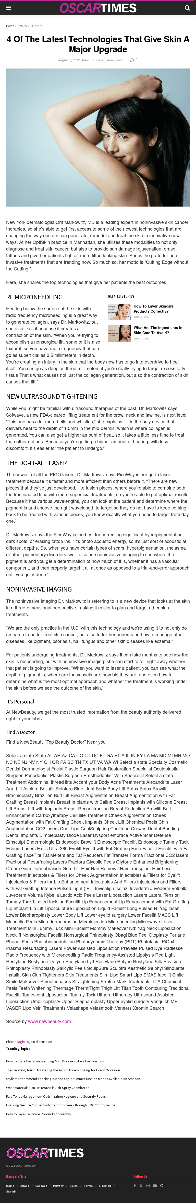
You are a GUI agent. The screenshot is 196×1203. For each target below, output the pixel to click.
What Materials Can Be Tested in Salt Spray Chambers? (47, 1087)
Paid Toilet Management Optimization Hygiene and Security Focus (56, 1096)
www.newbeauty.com (49, 1021)
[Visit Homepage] (98, 8)
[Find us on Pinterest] (161, 1185)
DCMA (74, 1186)
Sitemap (105, 1186)
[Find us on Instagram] (148, 1185)
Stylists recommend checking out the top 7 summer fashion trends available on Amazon (73, 1078)
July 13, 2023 (142, 317)
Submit (11, 1191)
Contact (41, 1186)
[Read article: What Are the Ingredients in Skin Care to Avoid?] (119, 333)
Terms (88, 1186)
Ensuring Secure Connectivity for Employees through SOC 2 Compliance (60, 1105)
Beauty (22, 26)
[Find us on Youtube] (155, 1185)
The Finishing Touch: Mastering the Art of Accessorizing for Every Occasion (63, 1070)
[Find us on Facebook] (135, 1185)
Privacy (58, 1186)
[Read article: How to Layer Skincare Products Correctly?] (119, 312)
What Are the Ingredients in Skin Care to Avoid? (158, 330)
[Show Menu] (8, 7)
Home (10, 26)
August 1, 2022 (69, 60)
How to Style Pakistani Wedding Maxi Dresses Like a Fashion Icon (55, 1061)
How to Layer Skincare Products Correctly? (154, 308)
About (24, 1186)
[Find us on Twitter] (141, 1185)
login (21, 1041)
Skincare (36, 26)
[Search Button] (187, 7)
